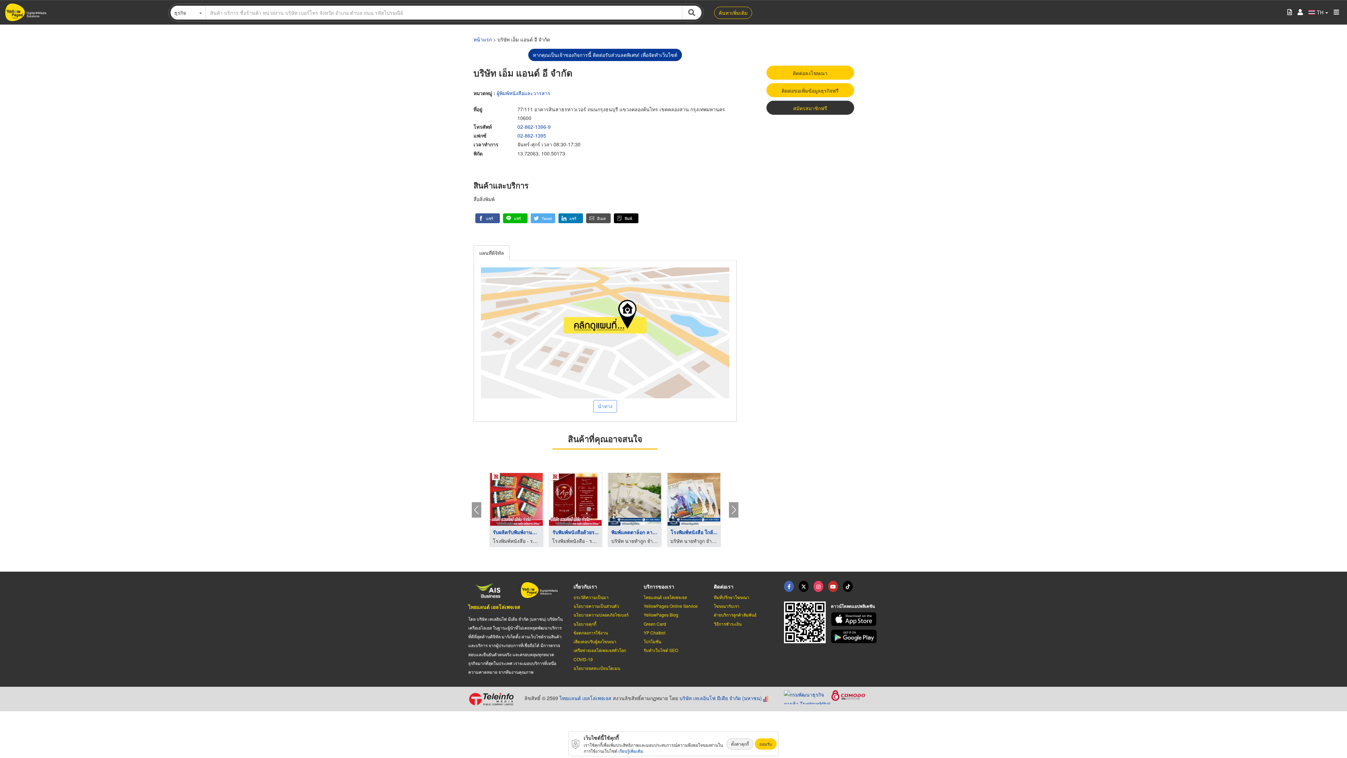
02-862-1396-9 (534, 126)
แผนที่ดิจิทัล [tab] (491, 252)
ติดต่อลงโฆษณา (810, 73)
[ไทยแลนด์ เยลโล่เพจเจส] (804, 586)
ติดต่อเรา (723, 586)
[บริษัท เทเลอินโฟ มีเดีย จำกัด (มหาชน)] (493, 699)
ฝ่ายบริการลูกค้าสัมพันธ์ (735, 615)
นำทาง (605, 406)
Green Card (655, 624)
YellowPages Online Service (671, 606)
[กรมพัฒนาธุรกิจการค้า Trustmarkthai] (807, 696)
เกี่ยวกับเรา (585, 586)
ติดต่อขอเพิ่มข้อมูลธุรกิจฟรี (810, 90)
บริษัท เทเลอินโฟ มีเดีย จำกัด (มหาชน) (720, 698)
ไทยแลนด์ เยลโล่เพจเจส (494, 606)
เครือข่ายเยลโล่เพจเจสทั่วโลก (600, 650)
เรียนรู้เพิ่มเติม (630, 751)
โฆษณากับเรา (726, 606)
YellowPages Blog (661, 615)
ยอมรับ (765, 744)
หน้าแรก (483, 39)
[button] (487, 218)
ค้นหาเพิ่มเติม (733, 12)
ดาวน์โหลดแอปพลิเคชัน (853, 606)
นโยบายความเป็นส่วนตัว (596, 606)
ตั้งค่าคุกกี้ (740, 744)
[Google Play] (855, 636)
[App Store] (855, 619)
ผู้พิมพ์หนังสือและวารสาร (523, 93)
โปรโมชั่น (652, 641)
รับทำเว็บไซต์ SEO (661, 650)
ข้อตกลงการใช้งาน (591, 633)
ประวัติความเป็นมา (591, 597)
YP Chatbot (654, 633)
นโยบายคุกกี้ (585, 624)
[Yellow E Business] (789, 586)
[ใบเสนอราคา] (1289, 12)
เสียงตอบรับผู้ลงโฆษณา (595, 641)
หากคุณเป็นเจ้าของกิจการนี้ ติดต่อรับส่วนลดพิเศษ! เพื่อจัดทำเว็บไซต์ (605, 54)
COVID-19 (583, 659)
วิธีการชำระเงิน (728, 624)
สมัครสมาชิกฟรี (810, 108)
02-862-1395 (531, 135)
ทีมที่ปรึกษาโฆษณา (731, 597)
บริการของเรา (659, 586)
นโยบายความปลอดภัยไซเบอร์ (601, 615)
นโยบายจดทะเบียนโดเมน (597, 668)
